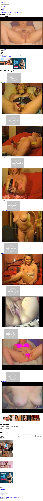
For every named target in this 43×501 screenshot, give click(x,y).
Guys (2, 1)
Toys (5, 489)
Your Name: (2, 436)
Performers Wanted (10, 496)
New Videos (3, 6)
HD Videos (20, 12)
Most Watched (6, 12)
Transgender (3, 2)
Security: (37, 436)
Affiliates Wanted (5, 496)
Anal (3, 52)
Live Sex (3, 10)
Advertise (1, 496)
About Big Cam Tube (3, 493)
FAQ (7, 493)
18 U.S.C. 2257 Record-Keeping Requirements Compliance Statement (9, 497)
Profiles (3, 9)
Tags (3, 489)
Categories (3, 8)
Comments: (19, 436)
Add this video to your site (4, 56)
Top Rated (9, 12)
